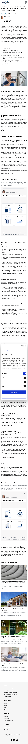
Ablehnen (14, 396)
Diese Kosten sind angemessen (9, 53)
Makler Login (6, 729)
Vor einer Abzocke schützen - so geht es (11, 55)
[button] (2, 21)
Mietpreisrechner (7, 696)
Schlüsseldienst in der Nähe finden (10, 50)
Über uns (5, 703)
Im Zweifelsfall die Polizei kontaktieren (11, 60)
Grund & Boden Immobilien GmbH (11, 18)
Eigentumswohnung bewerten (10, 692)
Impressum (6, 716)
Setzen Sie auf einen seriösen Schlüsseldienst (12, 52)
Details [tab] (14, 349)
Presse (5, 707)
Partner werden (7, 727)
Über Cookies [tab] (23, 349)
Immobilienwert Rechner (9, 688)
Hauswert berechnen (8, 690)
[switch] (24, 378)
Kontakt (5, 705)
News (5, 709)
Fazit (4, 64)
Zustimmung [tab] (5, 349)
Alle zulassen (14, 392)
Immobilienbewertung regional (10, 694)
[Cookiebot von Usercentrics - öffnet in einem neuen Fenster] (20, 346)
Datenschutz (6, 718)
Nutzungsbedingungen (9, 720)
